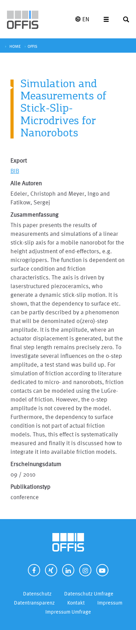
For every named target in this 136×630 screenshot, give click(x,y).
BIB (14, 170)
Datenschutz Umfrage (88, 594)
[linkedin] (68, 570)
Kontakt (76, 603)
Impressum (109, 603)
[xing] (51, 570)
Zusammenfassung (34, 214)
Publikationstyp (30, 486)
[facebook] (34, 570)
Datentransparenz (34, 603)
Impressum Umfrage (68, 612)
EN (85, 19)
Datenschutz (37, 594)
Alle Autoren (26, 183)
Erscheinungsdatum (35, 463)
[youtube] (102, 570)
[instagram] (85, 570)
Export (18, 160)
